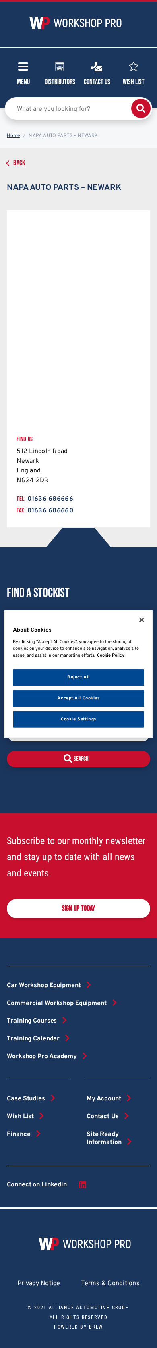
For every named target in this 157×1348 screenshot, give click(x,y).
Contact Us (97, 82)
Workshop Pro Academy (41, 1057)
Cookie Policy (110, 655)
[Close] (142, 620)
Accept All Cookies (78, 698)
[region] (78, 674)
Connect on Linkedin (37, 1185)
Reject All (78, 677)
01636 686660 (50, 511)
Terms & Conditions (110, 1283)
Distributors (60, 82)
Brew (96, 1327)
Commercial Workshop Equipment (56, 1003)
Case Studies (26, 1099)
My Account (104, 1099)
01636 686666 (50, 499)
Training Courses (32, 1021)
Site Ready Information (104, 1138)
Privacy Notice (38, 1283)
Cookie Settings (78, 719)
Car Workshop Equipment (44, 986)
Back (19, 163)
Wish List (134, 82)
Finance (18, 1134)
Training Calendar (33, 1039)
